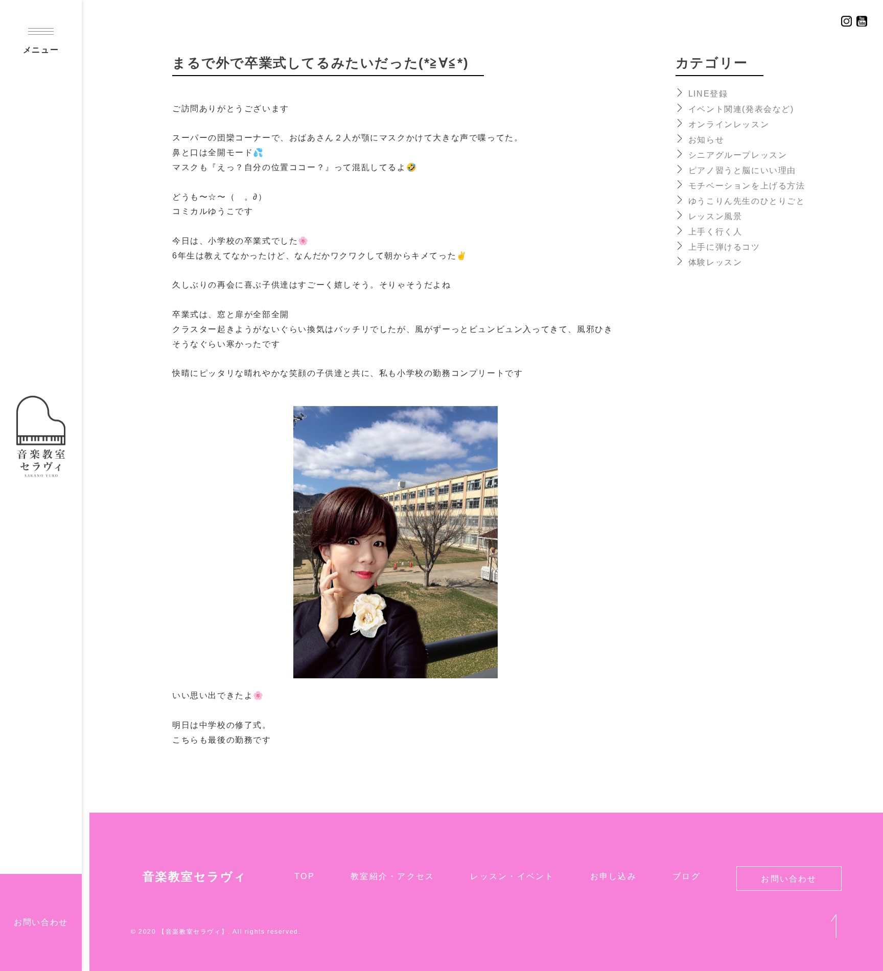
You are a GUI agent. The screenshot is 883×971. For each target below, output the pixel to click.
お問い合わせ (41, 922)
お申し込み (613, 876)
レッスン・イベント (512, 876)
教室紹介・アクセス (392, 876)
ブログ (686, 876)
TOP (304, 876)
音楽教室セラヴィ (195, 876)
